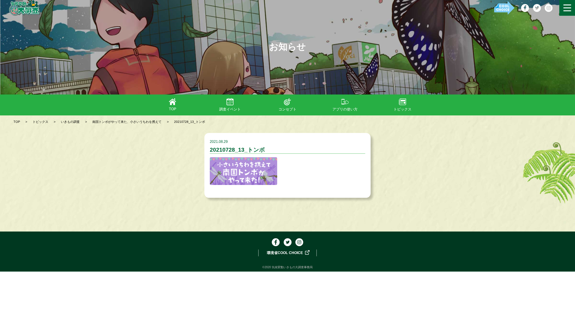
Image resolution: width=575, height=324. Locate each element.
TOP (172, 109)
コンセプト (287, 109)
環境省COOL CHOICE (285, 253)
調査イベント (230, 109)
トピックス (402, 109)
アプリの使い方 (345, 109)
